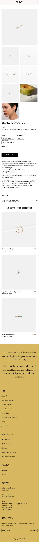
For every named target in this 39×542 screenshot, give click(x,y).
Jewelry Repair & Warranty (9, 417)
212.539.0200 (6, 490)
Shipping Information (8, 400)
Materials (5, 140)
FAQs (3, 422)
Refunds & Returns (7, 405)
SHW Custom (6, 440)
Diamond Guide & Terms (9, 452)
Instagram (4, 470)
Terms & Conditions (7, 409)
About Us (4, 396)
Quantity (20, 136)
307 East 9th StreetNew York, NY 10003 (8, 496)
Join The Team (6, 426)
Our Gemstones (6, 444)
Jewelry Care (5, 413)
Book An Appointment (8, 457)
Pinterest (4, 474)
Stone (3, 136)
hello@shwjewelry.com (8, 488)
